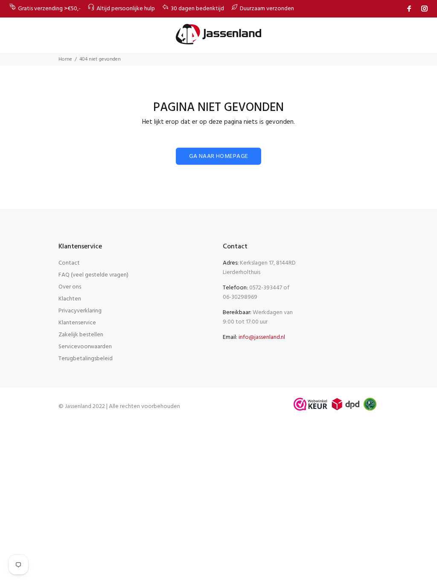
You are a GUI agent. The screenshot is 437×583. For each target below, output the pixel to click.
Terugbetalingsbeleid (85, 359)
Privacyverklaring (80, 311)
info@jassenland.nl (262, 337)
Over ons (69, 287)
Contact (69, 263)
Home (65, 59)
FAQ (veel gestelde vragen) (93, 275)
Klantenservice (77, 323)
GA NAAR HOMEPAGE (218, 156)
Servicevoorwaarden (85, 347)
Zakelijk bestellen (80, 335)
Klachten (69, 299)
